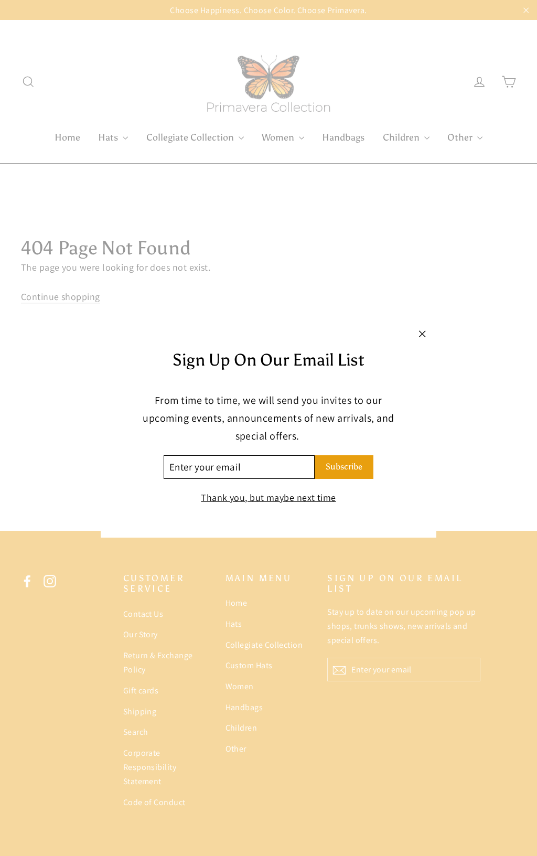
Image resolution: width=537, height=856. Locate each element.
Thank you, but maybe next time (268, 497)
